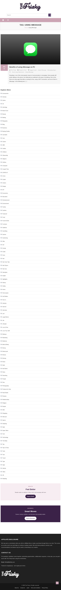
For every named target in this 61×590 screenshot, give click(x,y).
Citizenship (5, 155)
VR (3, 475)
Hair (3, 258)
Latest (28, 587)
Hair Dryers (5, 265)
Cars (3, 138)
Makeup (4, 334)
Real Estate (5, 392)
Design (4, 186)
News (3, 372)
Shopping (4, 413)
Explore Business (30, 518)
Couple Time (5, 169)
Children (4, 152)
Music (3, 361)
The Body (4, 440)
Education (4, 196)
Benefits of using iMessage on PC (22, 67)
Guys (3, 255)
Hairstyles (4, 272)
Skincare (4, 416)
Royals (4, 406)
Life (3, 320)
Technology (5, 437)
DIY (3, 189)
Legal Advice (5, 317)
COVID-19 (5, 172)
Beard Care (5, 110)
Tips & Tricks (5, 447)
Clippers (4, 158)
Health (4, 275)
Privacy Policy (45, 587)
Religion (4, 403)
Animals (4, 96)
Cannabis (4, 134)
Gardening (5, 237)
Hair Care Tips (6, 262)
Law (3, 313)
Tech (25, 70)
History (4, 282)
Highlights (4, 279)
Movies (4, 354)
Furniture (4, 224)
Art (3, 103)
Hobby (4, 286)
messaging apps (51, 70)
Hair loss (4, 268)
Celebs (4, 148)
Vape (3, 464)
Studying (4, 423)
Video (3, 471)
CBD (3, 145)
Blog (3, 124)
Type (3, 461)
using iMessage (29, 72)
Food (3, 217)
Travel (3, 458)
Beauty (4, 114)
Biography (4, 121)
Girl (3, 244)
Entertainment (5, 200)
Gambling (4, 231)
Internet (4, 306)
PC (10, 72)
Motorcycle (5, 351)
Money (4, 348)
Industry (4, 303)
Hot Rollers (5, 296)
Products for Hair (6, 389)
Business (4, 127)
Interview (4, 310)
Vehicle (4, 468)
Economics (5, 193)
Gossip (4, 248)
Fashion (4, 210)
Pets (3, 382)
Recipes (4, 396)
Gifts (3, 241)
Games (4, 234)
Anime (4, 100)
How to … (4, 299)
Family (4, 207)
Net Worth (4, 368)
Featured (4, 213)
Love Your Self (6, 330)
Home (3, 289)
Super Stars (5, 430)
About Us (17, 587)
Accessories (5, 93)
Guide (35, 70)
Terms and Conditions (35, 587)
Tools (3, 451)
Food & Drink (5, 220)
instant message (42, 70)
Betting (4, 117)
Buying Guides (6, 131)
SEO (3, 409)
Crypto (4, 179)
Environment (5, 203)
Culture (4, 182)
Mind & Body (5, 344)
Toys (3, 454)
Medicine (4, 341)
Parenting (4, 375)
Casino (4, 141)
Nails (3, 365)
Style (3, 427)
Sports (4, 420)
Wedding (4, 478)
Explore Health (30, 496)
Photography (5, 385)
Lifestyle (4, 323)
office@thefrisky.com (10, 562)
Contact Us (22, 587)
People (4, 378)
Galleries (4, 227)
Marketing (4, 337)
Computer (4, 165)
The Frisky (13, 70)
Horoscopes (5, 293)
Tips (3, 444)
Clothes (4, 162)
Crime (3, 176)
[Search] (49, 15)
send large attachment (18, 72)
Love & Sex (5, 327)
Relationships (5, 399)
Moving (4, 358)
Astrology (4, 107)
